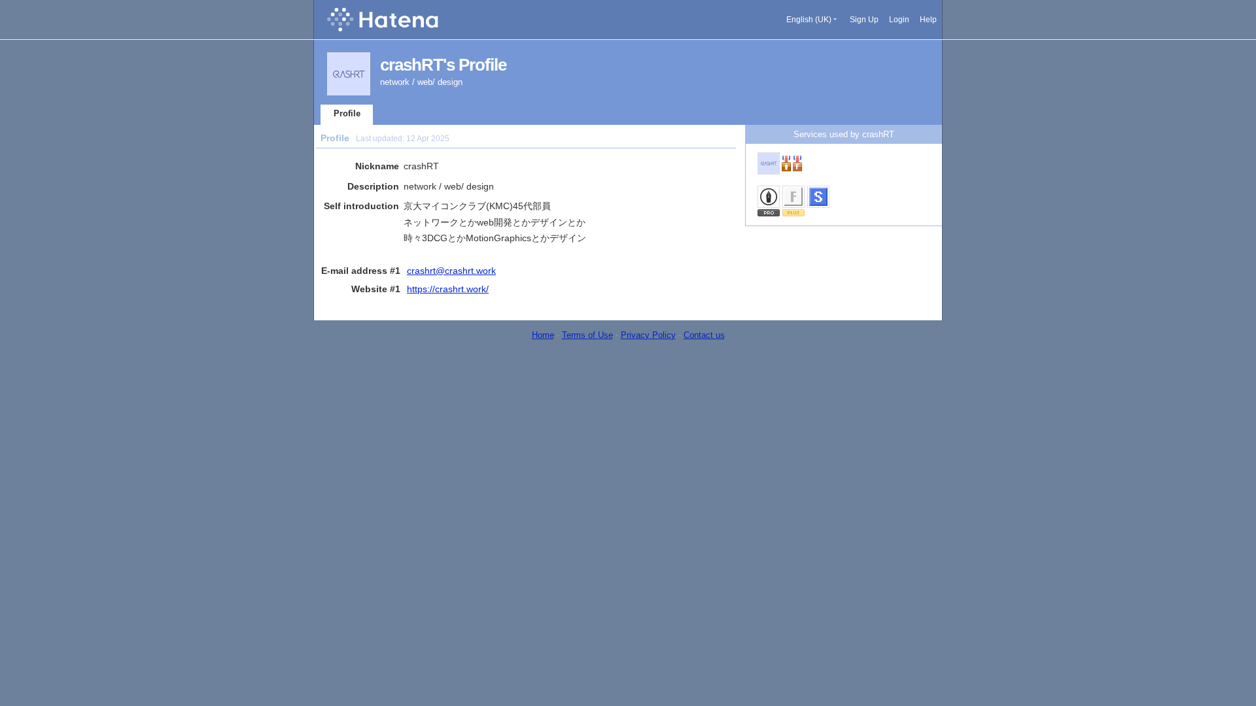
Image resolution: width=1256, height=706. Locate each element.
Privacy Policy (648, 335)
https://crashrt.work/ (448, 289)
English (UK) (808, 19)
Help (928, 19)
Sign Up (864, 19)
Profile (347, 113)
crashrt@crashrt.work (451, 270)
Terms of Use (587, 335)
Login (899, 19)
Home (543, 335)
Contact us (704, 335)
